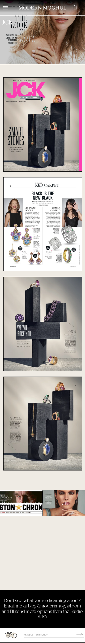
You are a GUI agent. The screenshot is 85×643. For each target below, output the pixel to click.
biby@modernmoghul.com (54, 605)
